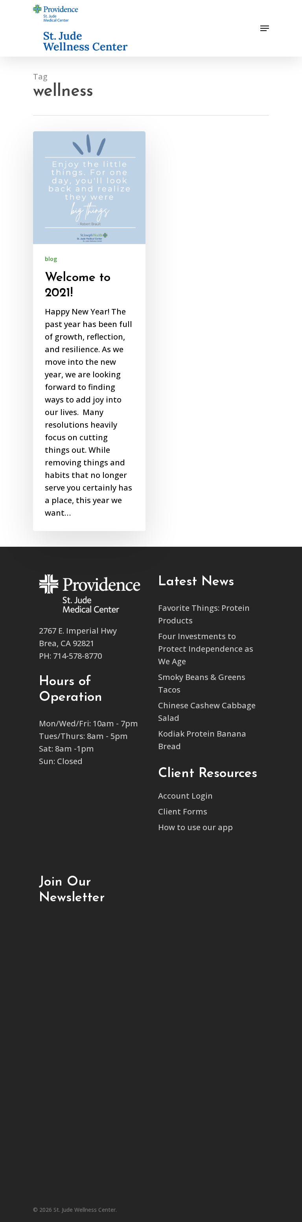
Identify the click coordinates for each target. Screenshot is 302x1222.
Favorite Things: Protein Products (204, 614)
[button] (249, 8)
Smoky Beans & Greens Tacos (201, 683)
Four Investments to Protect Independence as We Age (205, 649)
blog (51, 259)
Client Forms (182, 811)
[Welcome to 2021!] (89, 331)
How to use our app (195, 827)
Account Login (185, 795)
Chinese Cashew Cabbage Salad (207, 711)
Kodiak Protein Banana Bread (202, 740)
